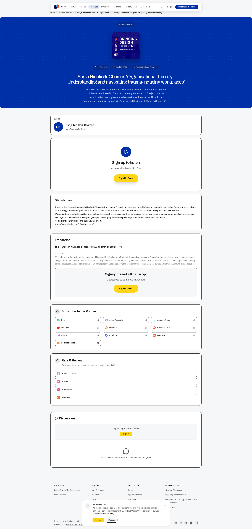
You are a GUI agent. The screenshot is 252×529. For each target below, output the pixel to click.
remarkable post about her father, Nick (86, 211)
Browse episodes (66, 13)
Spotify (131, 490)
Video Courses (147, 7)
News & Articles (97, 490)
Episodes (95, 495)
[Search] (161, 7)
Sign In (126, 434)
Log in (170, 7)
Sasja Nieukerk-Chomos (146, 67)
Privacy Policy (108, 514)
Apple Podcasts (135, 495)
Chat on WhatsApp (173, 490)
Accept (98, 520)
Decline (111, 520)
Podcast (94, 7)
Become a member (186, 7)
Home (83, 7)
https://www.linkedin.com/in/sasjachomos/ (74, 224)
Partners (117, 7)
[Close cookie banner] (165, 505)
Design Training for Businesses (67, 490)
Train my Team (130, 7)
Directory (105, 7)
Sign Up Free (126, 178)
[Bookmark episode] (95, 67)
